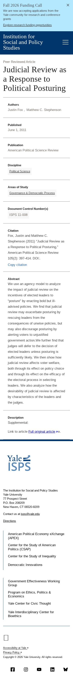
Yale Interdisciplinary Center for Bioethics (31, 614)
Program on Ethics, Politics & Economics (29, 594)
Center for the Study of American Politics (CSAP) (32, 547)
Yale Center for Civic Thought (29, 603)
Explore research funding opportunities (27, 25)
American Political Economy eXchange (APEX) (36, 536)
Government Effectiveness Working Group (34, 583)
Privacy (12, 652)
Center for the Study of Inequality (32, 556)
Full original (43, 431)
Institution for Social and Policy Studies (23, 42)
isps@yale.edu (30, 514)
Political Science (19, 171)
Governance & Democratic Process (32, 193)
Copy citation (17, 265)
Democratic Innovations (25, 565)
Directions (9, 521)
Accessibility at (16, 647)
